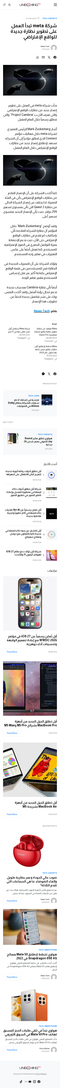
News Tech (45, 46)
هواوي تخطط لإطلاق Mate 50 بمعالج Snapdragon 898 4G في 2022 (32, 956)
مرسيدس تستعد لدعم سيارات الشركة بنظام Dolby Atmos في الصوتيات (23, 402)
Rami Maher (45, 1048)
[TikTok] (21, 1081)
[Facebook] (39, 1081)
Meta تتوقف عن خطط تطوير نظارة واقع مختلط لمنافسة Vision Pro (45, 331)
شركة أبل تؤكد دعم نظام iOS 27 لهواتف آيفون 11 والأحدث (23, 553)
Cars (36, 396)
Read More (12, 652)
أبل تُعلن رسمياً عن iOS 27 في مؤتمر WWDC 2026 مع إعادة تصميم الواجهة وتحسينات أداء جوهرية (32, 640)
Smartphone (50, 950)
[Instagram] (34, 1081)
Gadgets (52, 18)
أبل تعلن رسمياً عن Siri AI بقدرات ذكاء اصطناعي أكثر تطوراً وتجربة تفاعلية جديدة (23, 512)
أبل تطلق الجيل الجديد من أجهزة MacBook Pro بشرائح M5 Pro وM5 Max (30, 723)
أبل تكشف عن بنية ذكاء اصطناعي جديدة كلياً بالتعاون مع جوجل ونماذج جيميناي (23, 533)
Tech (44, 18)
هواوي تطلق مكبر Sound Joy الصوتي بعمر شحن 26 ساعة (38, 441)
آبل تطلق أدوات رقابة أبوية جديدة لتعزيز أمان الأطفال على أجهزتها (23, 473)
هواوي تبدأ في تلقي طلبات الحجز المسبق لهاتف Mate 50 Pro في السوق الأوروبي (30, 1032)
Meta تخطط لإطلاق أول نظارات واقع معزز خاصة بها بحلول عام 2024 (45, 349)
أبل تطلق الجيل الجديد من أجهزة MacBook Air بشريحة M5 (36, 804)
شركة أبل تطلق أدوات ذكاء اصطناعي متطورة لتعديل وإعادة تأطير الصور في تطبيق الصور (23, 492)
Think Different (41, 1074)
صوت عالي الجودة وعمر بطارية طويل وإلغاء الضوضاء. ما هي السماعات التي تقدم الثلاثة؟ (32, 881)
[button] (55, 4)
